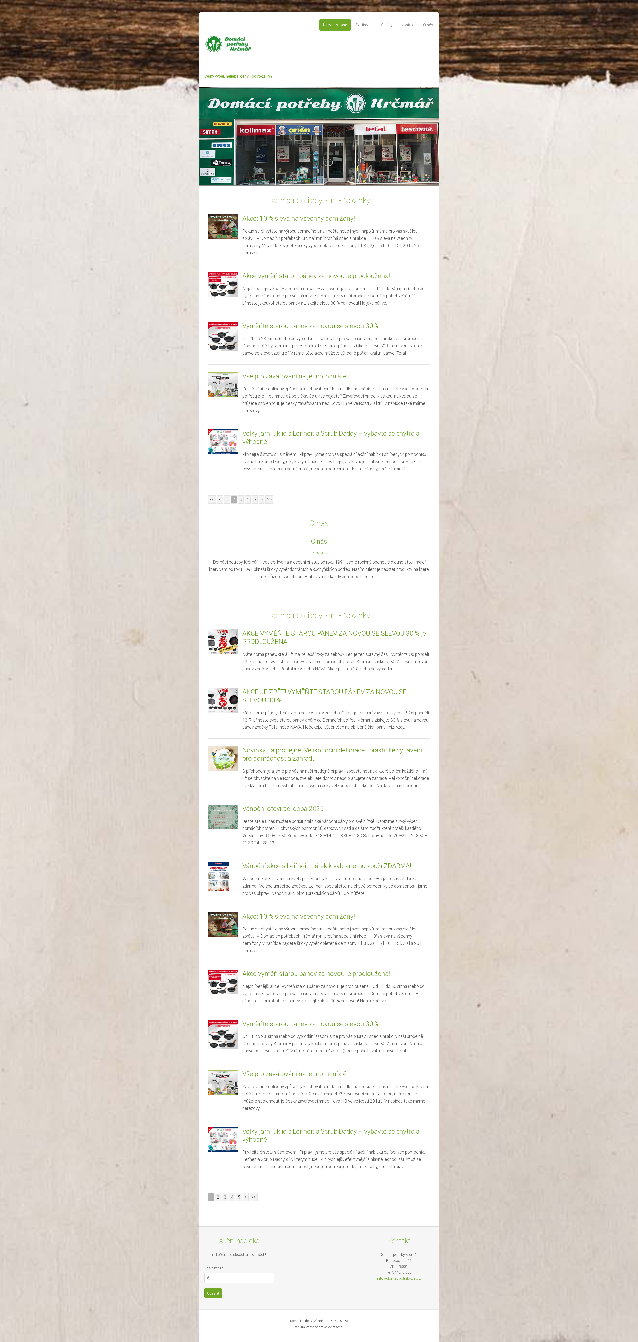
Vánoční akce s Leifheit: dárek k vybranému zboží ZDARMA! (326, 866)
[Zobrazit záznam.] (223, 226)
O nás (319, 541)
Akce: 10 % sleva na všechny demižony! (298, 218)
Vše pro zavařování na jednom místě (294, 376)
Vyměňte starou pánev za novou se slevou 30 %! (311, 326)
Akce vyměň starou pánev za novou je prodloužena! (316, 276)
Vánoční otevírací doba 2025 (283, 808)
